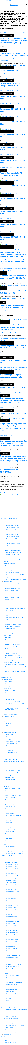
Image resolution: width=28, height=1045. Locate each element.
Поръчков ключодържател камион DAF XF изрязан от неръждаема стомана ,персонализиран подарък (13, 458)
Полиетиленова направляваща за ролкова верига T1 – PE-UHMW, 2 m (13, 278)
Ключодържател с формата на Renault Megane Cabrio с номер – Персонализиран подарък (12, 400)
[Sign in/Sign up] (22, 5)
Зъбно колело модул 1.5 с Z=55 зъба (13, 387)
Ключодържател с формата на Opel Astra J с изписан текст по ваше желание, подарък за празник (13, 443)
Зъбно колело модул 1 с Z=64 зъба (13, 413)
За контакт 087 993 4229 (6, 0)
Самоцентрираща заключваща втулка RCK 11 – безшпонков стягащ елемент (12, 307)
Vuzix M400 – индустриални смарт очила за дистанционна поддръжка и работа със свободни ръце (13, 40)
